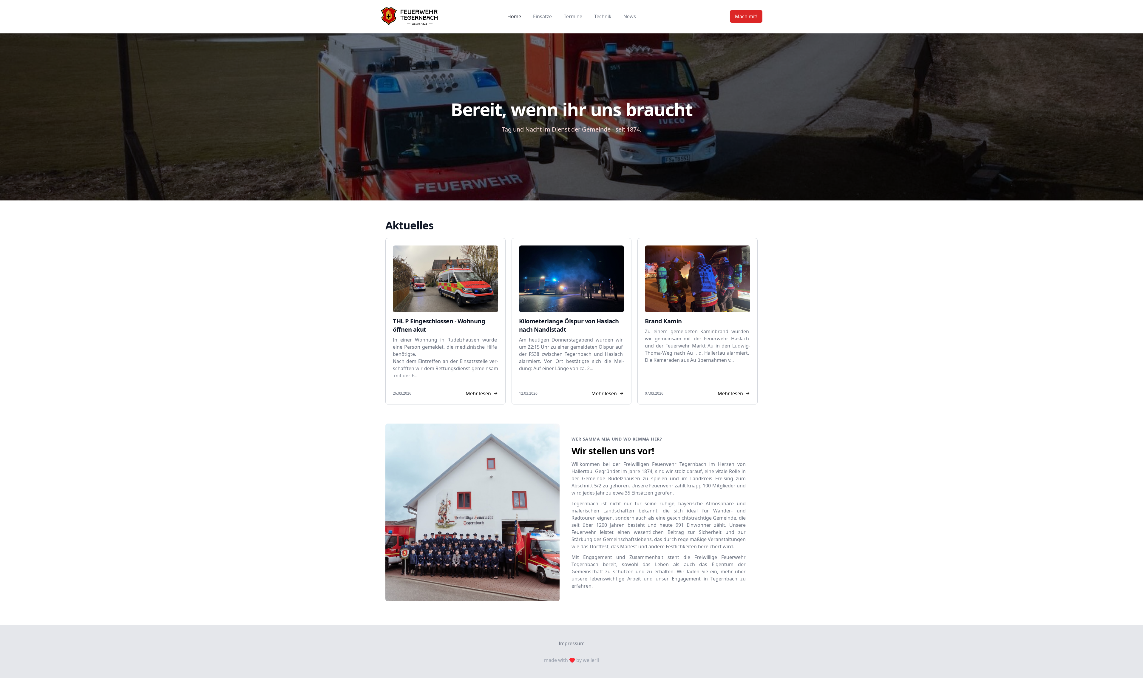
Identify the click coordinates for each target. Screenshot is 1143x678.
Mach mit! (746, 16)
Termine (573, 16)
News (629, 16)
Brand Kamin (663, 321)
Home (514, 16)
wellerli (591, 660)
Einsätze (542, 16)
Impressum (572, 643)
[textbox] (445, 357)
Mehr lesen (478, 393)
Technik (602, 16)
